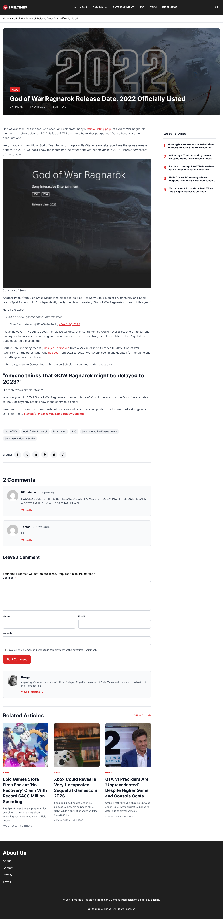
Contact (8, 868)
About (7, 861)
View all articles (30, 691)
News (6, 772)
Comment (9, 577)
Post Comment (17, 659)
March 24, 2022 (69, 324)
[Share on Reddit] (53, 454)
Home (6, 18)
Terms (7, 882)
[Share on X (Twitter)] (26, 454)
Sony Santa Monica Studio (20, 438)
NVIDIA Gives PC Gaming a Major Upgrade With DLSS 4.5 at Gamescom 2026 (191, 179)
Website (7, 633)
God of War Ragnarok (35, 431)
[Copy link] (62, 454)
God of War (11, 431)
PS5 (74, 431)
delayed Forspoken (56, 348)
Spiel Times (104, 908)
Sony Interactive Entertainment (99, 431)
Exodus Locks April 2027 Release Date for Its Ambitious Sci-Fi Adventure (191, 168)
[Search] (217, 7)
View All (140, 715)
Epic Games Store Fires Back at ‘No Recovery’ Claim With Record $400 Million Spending (25, 790)
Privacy (8, 875)
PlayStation (59, 431)
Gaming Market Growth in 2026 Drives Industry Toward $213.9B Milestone (191, 146)
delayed (53, 352)
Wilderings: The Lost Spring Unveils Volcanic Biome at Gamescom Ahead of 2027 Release (192, 157)
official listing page (99, 129)
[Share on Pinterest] (44, 454)
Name (7, 616)
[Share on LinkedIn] (35, 454)
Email (82, 616)
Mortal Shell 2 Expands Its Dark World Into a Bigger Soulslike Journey (191, 190)
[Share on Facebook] (17, 454)
